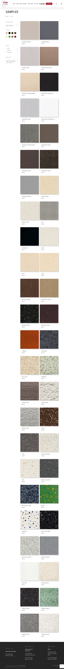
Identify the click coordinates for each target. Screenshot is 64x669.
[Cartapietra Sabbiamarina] (29, 82)
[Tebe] (29, 442)
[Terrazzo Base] (49, 571)
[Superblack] (29, 236)
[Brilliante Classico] (49, 288)
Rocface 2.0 (9, 52)
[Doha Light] (29, 365)
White (7, 40)
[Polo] (29, 262)
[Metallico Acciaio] (49, 468)
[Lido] (29, 468)
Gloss (8, 48)
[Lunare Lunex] (49, 391)
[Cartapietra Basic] (29, 30)
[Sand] (49, 262)
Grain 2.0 (9, 50)
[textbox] (12, 25)
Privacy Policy (22, 665)
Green (9, 37)
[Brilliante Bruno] (29, 288)
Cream (7, 37)
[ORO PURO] (29, 571)
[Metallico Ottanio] (29, 494)
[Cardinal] (29, 339)
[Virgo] (49, 236)
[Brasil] (49, 494)
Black (9, 33)
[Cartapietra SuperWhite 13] (49, 107)
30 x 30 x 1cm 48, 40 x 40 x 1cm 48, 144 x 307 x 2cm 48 (10, 61)
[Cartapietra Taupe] (29, 159)
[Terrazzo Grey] (29, 623)
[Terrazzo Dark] (29, 597)
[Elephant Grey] (29, 56)
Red (15, 37)
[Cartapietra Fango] (49, 133)
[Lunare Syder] (29, 417)
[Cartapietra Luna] (29, 107)
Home (7, 16)
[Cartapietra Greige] (29, 185)
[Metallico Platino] (29, 545)
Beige (7, 33)
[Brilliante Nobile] (49, 314)
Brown (12, 33)
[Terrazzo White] (49, 623)
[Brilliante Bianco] (49, 442)
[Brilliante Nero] (29, 314)
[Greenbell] (49, 365)
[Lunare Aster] (29, 391)
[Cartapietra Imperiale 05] (49, 82)
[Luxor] (49, 417)
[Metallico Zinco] (49, 545)
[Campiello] (29, 520)
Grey (12, 37)
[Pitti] (49, 210)
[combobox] (12, 25)
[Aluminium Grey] (49, 30)
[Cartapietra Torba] (49, 159)
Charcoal (15, 33)
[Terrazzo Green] (49, 597)
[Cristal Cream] (49, 185)
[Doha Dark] (49, 339)
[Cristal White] (29, 210)
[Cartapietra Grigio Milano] (29, 133)
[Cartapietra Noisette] (49, 56)
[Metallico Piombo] (49, 520)
